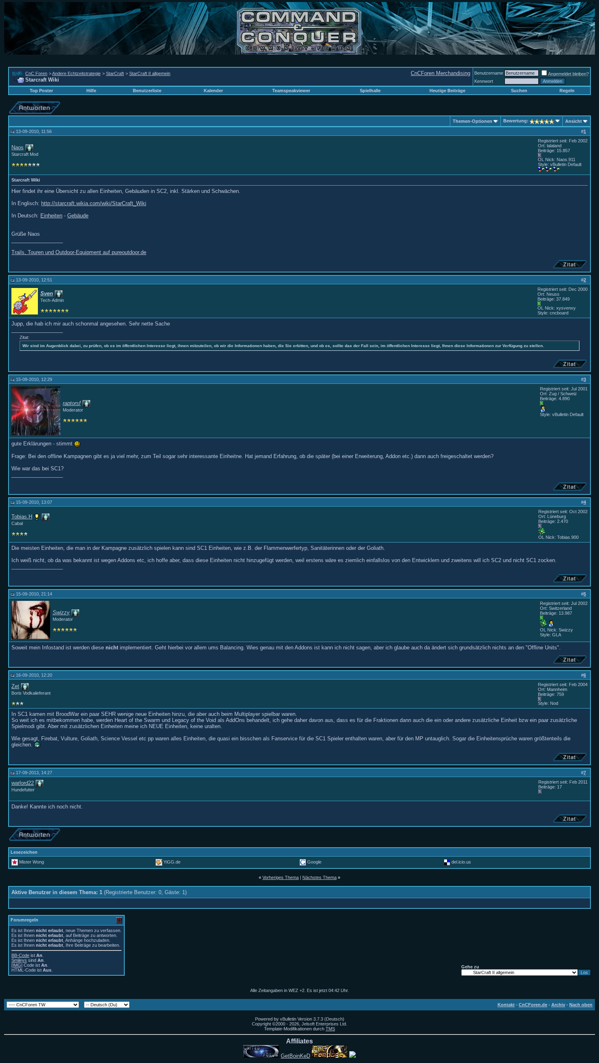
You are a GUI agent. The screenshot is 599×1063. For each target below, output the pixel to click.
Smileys (19, 960)
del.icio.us (461, 861)
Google (314, 861)
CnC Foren (36, 73)
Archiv (558, 1004)
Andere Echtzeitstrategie (76, 73)
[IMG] (16, 965)
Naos (17, 147)
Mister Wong (31, 861)
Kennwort (483, 81)
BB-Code (20, 955)
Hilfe (91, 90)
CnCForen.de (533, 1004)
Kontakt (506, 1004)
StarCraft (115, 73)
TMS (330, 1028)
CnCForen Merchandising (440, 73)
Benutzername (488, 73)
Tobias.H (21, 517)
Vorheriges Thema (280, 877)
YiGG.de (172, 861)
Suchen (519, 90)
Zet (15, 686)
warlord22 (22, 783)
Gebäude (77, 216)
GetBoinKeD (295, 1056)
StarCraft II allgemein (149, 73)
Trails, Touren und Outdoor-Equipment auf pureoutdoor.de (78, 252)
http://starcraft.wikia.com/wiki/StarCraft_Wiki (93, 203)
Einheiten (51, 216)
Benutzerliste (147, 90)
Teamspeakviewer (291, 90)
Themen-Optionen (472, 121)
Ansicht (573, 121)
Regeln (567, 90)
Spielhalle (370, 90)
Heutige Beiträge (447, 90)
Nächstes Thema (319, 877)
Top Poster (41, 90)
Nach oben (580, 1004)
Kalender (213, 90)
